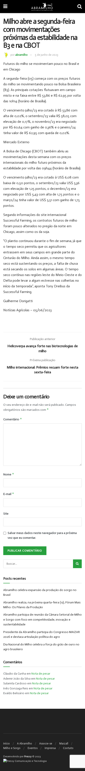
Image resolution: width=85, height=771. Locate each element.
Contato (68, 748)
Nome (8, 474)
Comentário (12, 419)
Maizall (63, 743)
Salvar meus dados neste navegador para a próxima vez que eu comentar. (42, 535)
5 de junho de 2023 (46, 54)
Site (5, 513)
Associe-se (45, 743)
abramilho (21, 54)
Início (6, 743)
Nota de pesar (40, 673)
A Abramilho (24, 743)
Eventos (32, 748)
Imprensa (50, 748)
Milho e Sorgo (11, 748)
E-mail (8, 494)
